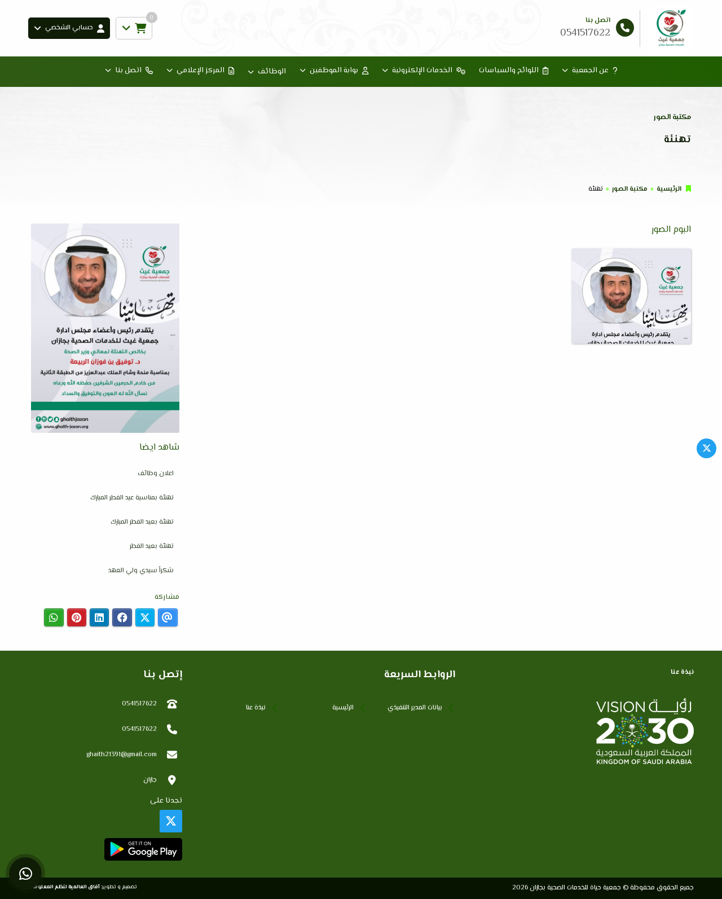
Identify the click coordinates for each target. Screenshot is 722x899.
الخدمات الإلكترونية (422, 70)
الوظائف (272, 71)
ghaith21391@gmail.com (121, 754)
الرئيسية (669, 189)
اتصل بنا (128, 70)
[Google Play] (143, 849)
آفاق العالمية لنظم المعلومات (64, 887)
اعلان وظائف (156, 473)
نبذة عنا (256, 708)
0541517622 (139, 704)
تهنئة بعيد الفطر (152, 546)
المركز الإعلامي (200, 70)
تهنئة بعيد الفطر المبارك (142, 522)
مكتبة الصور (630, 189)
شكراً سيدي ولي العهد (141, 570)
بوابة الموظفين (334, 70)
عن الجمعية (590, 70)
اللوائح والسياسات (509, 70)
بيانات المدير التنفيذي (415, 708)
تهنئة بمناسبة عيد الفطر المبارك (132, 498)
